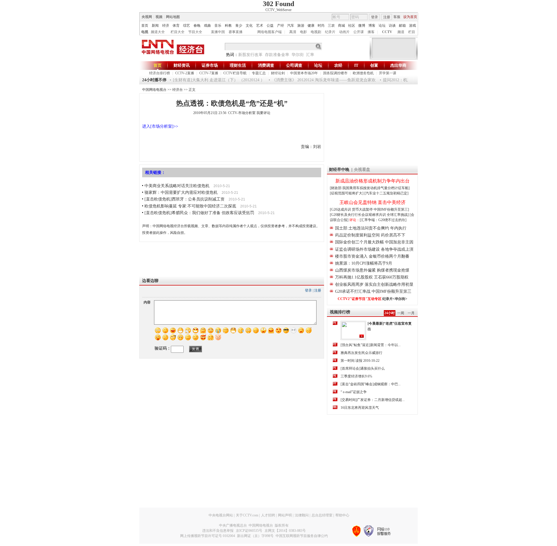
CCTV (387, 32)
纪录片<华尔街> (394, 299)
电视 (144, 32)
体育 (176, 25)
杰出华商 (398, 65)
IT (356, 65)
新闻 (155, 25)
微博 (361, 25)
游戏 (412, 25)
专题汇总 (259, 73)
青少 (238, 25)
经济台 (177, 90)
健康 (311, 25)
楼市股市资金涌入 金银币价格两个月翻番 (372, 256)
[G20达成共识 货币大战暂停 (352, 209)
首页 (144, 25)
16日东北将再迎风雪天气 (360, 408)
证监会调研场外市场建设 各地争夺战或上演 (374, 249)
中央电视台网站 (221, 515)
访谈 (392, 25)
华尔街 (298, 55)
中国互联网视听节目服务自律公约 (302, 536)
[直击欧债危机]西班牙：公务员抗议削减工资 (184, 199)
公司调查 (294, 65)
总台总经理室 (322, 515)
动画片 (344, 32)
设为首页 (410, 17)
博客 (371, 25)
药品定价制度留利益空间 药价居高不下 (370, 235)
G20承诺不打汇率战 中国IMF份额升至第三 (373, 291)
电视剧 (316, 32)
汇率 (310, 55)
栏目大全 (178, 32)
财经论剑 (278, 73)
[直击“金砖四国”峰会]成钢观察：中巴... (371, 384)
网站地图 (173, 17)
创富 (374, 65)
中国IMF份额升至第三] (391, 209)
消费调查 (266, 65)
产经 (280, 25)
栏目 (411, 32)
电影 (303, 32)
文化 (249, 25)
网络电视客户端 (269, 32)
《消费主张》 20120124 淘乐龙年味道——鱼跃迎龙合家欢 (318, 80)
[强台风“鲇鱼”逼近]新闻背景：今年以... (371, 345)
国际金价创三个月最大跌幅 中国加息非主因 (374, 242)
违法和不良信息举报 (218, 531)
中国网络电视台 (154, 90)
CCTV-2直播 (184, 73)
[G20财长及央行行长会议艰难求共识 (358, 215)
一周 (400, 313)
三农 (331, 25)
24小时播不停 (154, 80)
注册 (386, 17)
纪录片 (330, 32)
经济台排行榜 (159, 73)
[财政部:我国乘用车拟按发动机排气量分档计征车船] (370, 188)
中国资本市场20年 (304, 73)
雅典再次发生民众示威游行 (361, 353)
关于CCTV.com (247, 515)
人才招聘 (268, 515)
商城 (341, 25)
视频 (158, 17)
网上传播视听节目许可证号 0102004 (207, 536)
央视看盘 (362, 169)
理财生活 (238, 65)
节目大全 (195, 32)
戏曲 (207, 25)
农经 (338, 65)
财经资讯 (181, 65)
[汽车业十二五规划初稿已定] (386, 193)
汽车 (290, 25)
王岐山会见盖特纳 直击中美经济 (372, 202)
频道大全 (158, 32)
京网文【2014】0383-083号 (285, 531)
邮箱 (402, 25)
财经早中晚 (339, 169)
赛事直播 (236, 32)
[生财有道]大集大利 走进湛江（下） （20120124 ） (213, 80)
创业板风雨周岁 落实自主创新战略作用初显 (374, 284)
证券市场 (210, 65)
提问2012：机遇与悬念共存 (402, 80)
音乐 (217, 25)
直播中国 (218, 32)
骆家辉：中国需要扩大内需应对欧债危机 (181, 192)
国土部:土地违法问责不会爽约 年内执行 (370, 228)
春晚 (196, 25)
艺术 (259, 25)
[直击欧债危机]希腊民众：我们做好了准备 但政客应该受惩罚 (199, 213)
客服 (396, 17)
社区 (351, 25)
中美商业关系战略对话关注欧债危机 (176, 186)
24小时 (389, 313)
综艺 (186, 25)
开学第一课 (387, 73)
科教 (228, 25)
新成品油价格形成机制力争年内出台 (372, 180)
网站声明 (285, 515)
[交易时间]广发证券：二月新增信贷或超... (373, 400)
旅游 (300, 25)
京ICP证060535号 (249, 531)
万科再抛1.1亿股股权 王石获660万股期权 (371, 277)
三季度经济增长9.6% (356, 376)
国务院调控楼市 (335, 73)
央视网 (147, 17)
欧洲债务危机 (363, 73)
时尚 (321, 25)
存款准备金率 (277, 55)
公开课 (358, 32)
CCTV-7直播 (208, 73)
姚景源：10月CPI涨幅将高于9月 (363, 263)
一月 (411, 313)
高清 (292, 32)
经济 (165, 25)
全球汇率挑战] (398, 215)
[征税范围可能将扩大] (347, 193)
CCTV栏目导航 (235, 73)
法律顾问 (302, 515)
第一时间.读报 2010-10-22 (360, 361)
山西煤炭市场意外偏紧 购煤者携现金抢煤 (372, 270)
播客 (371, 32)
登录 (374, 17)
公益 (270, 25)
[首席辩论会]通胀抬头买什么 (363, 368)
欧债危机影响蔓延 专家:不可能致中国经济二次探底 (190, 206)
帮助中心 (342, 515)
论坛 (382, 25)
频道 (400, 32)
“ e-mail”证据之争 (354, 392)
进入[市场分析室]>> (160, 126)
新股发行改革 (250, 55)
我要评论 (263, 113)
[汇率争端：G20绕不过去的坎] (383, 220)
